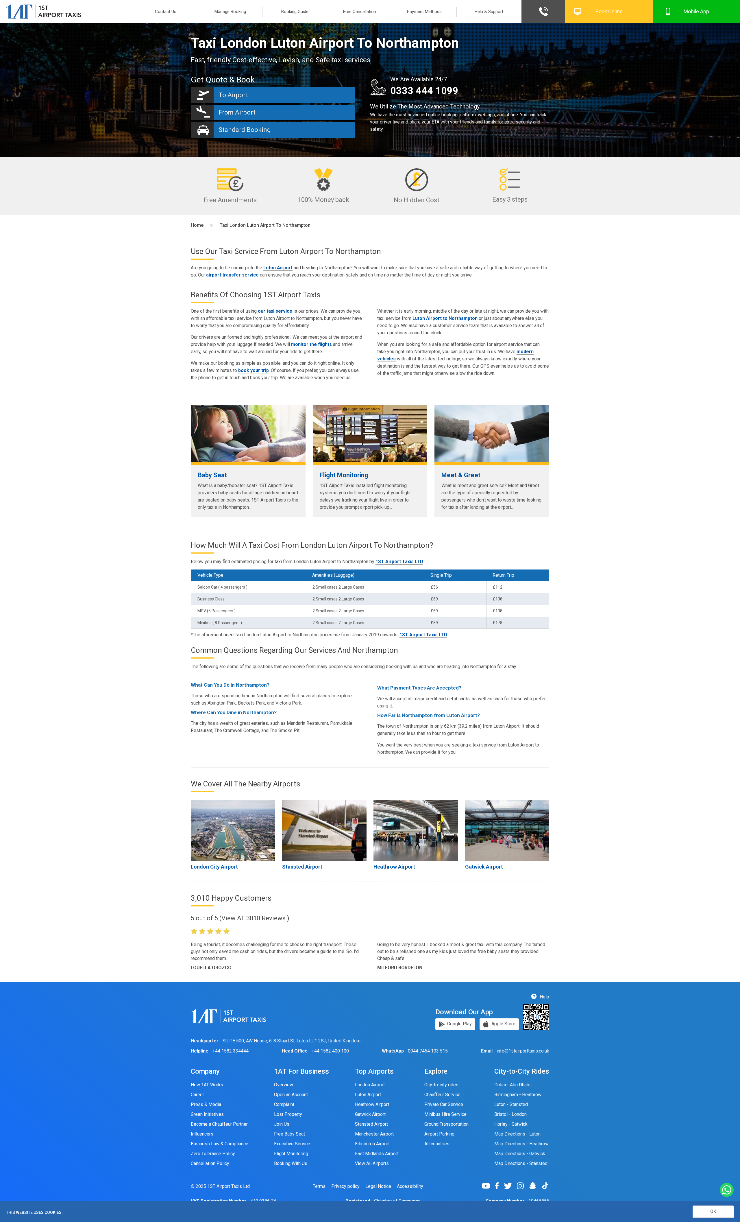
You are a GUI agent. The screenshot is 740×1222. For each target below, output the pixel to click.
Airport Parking (439, 1134)
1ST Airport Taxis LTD (399, 561)
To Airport (233, 95)
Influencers (202, 1134)
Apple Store (502, 1023)
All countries (436, 1144)
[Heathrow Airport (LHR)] (415, 830)
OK (713, 1211)
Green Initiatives (207, 1114)
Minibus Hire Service (445, 1114)
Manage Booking (230, 11)
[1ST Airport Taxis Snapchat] (535, 1185)
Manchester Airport (374, 1134)
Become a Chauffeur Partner (219, 1124)
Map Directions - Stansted (520, 1163)
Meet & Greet (460, 475)
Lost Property (288, 1114)
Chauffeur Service (442, 1094)
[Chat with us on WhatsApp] (727, 1190)
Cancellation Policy (210, 1163)
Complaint (284, 1104)
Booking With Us (290, 1163)
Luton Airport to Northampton (445, 318)
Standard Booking (245, 129)
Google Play (459, 1023)
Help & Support (489, 11)
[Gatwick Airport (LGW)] (507, 830)
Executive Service (292, 1144)
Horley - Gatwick (511, 1124)
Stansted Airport (302, 867)
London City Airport (214, 867)
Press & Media (206, 1104)
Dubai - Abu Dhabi (512, 1085)
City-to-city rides (441, 1085)
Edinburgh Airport (372, 1144)
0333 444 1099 (424, 90)
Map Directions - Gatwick (519, 1153)
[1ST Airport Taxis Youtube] (488, 1185)
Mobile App (696, 11)
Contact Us (165, 11)
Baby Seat (212, 475)
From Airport (237, 112)
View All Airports (372, 1163)
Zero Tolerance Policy (213, 1153)
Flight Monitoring (344, 475)
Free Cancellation (359, 11)
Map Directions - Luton (517, 1134)
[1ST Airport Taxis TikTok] (545, 1185)
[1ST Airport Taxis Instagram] (522, 1185)
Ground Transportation (446, 1124)
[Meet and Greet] (491, 433)
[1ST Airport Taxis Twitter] (510, 1185)
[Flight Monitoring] (370, 433)
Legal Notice (378, 1186)
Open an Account (291, 1094)
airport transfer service (232, 275)
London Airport (370, 1085)
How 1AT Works (207, 1085)
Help (544, 997)
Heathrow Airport (394, 867)
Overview (283, 1085)
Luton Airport (278, 267)
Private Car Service (443, 1104)
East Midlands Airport (377, 1153)
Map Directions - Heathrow (521, 1144)
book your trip (253, 370)
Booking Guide (294, 11)
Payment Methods (424, 11)
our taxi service (275, 311)
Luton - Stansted (511, 1104)
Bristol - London (510, 1114)
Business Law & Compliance (219, 1144)
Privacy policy (345, 1186)
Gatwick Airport (484, 867)
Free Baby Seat (289, 1134)
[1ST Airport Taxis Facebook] (499, 1185)
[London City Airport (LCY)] (233, 830)
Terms (319, 1186)
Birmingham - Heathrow (517, 1094)
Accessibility (410, 1186)
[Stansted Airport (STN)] (324, 830)
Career (197, 1094)
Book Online (609, 11)
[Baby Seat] (248, 433)
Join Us (281, 1124)
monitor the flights (311, 344)
